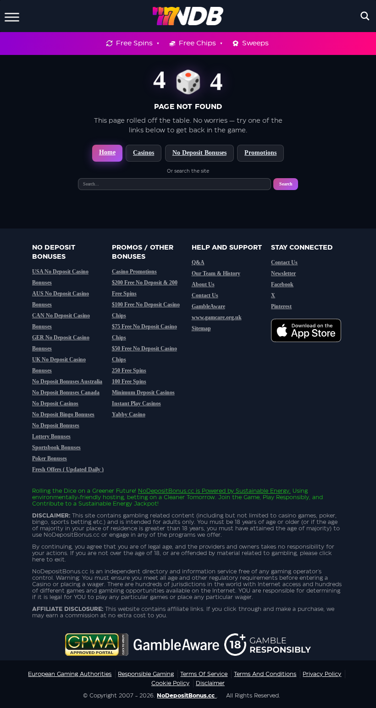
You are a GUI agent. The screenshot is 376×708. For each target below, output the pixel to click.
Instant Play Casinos (136, 403)
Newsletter (283, 273)
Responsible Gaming (146, 674)
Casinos (143, 152)
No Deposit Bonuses (199, 152)
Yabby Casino (128, 414)
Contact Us (205, 295)
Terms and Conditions (265, 674)
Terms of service (203, 674)
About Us (203, 284)
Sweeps (255, 43)
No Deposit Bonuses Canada (66, 392)
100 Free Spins (129, 381)
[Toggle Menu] (12, 15)
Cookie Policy (170, 683)
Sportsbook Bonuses (56, 447)
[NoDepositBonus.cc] (188, 16)
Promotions (260, 152)
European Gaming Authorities (69, 674)
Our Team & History (216, 273)
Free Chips (197, 43)
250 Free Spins (129, 370)
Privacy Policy (322, 674)
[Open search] (365, 16)
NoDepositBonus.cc (166, 491)
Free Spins (134, 43)
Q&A (198, 262)
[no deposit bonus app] (310, 346)
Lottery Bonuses (51, 436)
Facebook (282, 284)
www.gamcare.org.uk (217, 317)
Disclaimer (210, 683)
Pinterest (281, 306)
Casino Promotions (134, 271)
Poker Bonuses (49, 458)
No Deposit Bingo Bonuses (63, 414)
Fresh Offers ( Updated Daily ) (68, 469)
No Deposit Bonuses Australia (67, 381)
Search (286, 183)
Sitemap (201, 328)
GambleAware (208, 306)
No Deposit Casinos (55, 403)
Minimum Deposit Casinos (143, 392)
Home (107, 152)
